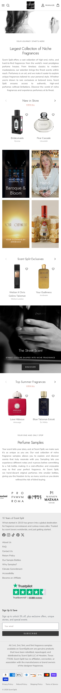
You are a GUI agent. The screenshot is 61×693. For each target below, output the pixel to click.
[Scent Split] (30, 5)
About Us (6, 542)
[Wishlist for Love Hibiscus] (27, 396)
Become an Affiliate (11, 577)
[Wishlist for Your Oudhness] (53, 269)
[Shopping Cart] (58, 5)
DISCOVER (30, 367)
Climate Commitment (12, 569)
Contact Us (7, 551)
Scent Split (13, 689)
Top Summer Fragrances (30, 381)
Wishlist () (49, 5)
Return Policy (8, 555)
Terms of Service (52, 684)
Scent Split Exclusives (30, 259)
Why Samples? (9, 564)
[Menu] (3, 5)
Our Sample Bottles (11, 560)
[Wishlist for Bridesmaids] (27, 115)
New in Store (30, 100)
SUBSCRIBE (30, 633)
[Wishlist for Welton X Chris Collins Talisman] (27, 269)
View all (30, 105)
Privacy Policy (7, 684)
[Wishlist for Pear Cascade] (53, 115)
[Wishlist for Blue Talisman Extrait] (53, 396)
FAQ (4, 546)
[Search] (9, 5)
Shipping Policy (36, 684)
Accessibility (8, 573)
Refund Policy (21, 684)
